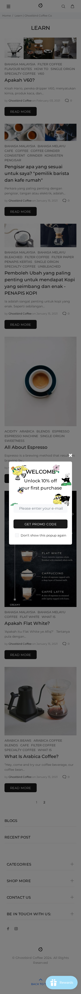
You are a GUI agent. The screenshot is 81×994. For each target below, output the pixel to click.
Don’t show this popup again (43, 535)
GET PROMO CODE (40, 524)
